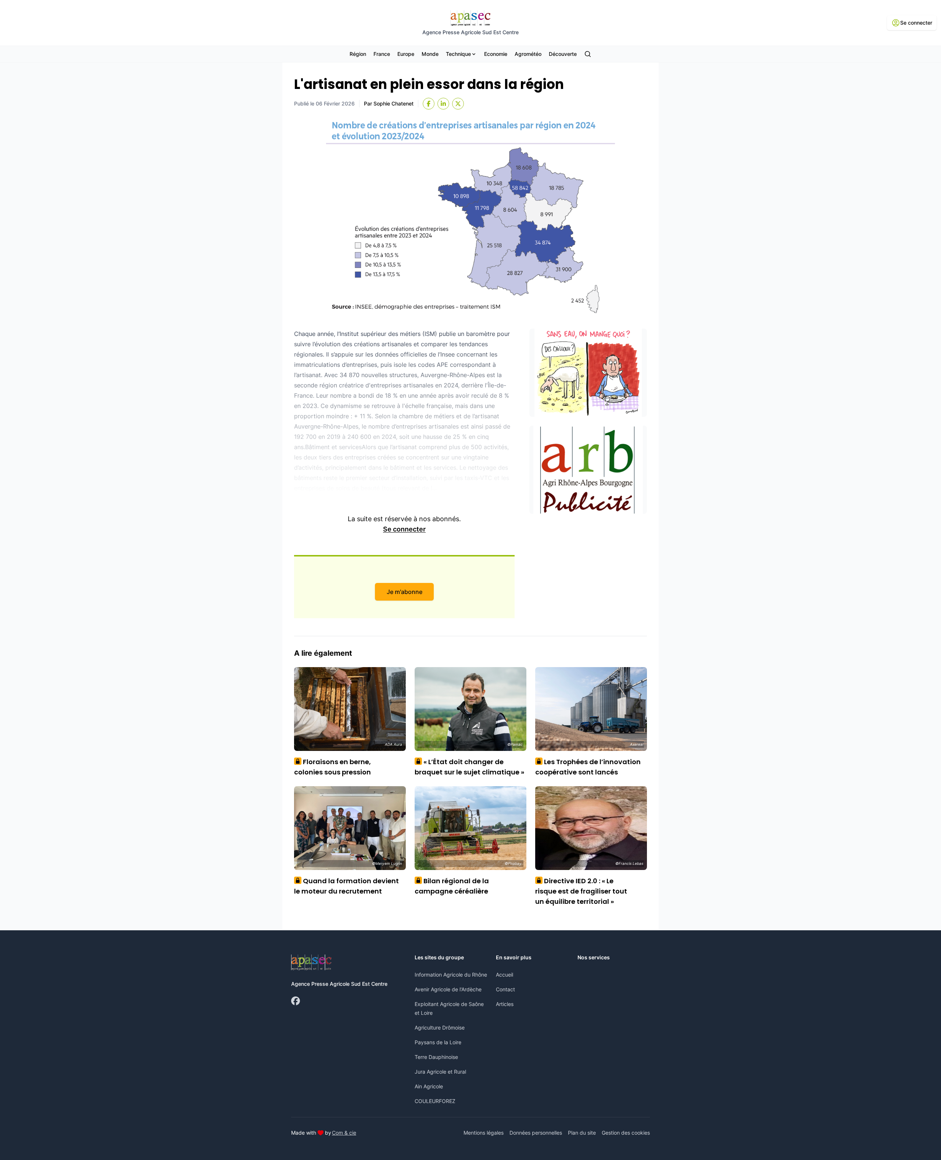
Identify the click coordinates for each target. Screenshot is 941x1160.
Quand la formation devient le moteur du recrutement (346, 886)
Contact (505, 989)
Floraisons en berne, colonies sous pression (332, 767)
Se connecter (404, 529)
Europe (405, 54)
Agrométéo (528, 54)
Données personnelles (535, 1132)
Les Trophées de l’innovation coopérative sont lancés (588, 767)
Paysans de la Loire (438, 1042)
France (381, 54)
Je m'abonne (404, 591)
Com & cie (344, 1132)
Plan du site (582, 1132)
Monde (430, 54)
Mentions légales (484, 1132)
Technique (458, 54)
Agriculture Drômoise (440, 1027)
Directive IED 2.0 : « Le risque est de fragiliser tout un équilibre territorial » (581, 891)
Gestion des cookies (626, 1132)
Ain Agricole (429, 1086)
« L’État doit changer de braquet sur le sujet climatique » (469, 767)
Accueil (504, 974)
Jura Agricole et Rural (440, 1071)
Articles (505, 1004)
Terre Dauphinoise (436, 1057)
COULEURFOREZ (435, 1101)
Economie (495, 54)
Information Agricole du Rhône (451, 974)
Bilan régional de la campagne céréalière (452, 886)
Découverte (563, 54)
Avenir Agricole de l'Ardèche (448, 989)
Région (358, 54)
